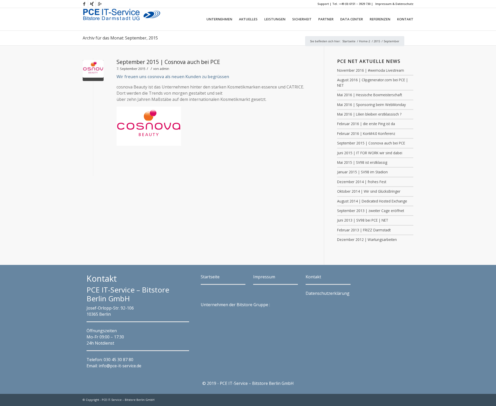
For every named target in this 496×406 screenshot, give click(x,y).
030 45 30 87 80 (118, 359)
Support (323, 4)
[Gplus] (100, 4)
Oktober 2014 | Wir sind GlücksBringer (368, 191)
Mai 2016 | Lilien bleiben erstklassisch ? (369, 114)
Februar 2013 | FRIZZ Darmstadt (364, 230)
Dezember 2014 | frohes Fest (361, 181)
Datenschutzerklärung (328, 293)
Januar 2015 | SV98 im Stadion (362, 171)
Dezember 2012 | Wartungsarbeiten (367, 239)
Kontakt (313, 277)
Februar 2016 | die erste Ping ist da (366, 123)
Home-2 (364, 41)
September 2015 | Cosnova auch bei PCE (168, 62)
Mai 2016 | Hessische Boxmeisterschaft (369, 94)
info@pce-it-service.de (120, 366)
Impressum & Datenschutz (394, 4)
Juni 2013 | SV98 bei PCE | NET (362, 220)
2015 (377, 41)
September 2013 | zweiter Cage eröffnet (370, 210)
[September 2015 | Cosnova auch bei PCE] (93, 70)
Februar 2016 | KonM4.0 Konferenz (366, 133)
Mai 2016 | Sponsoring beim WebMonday (371, 104)
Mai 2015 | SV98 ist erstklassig (362, 162)
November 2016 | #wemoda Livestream (370, 70)
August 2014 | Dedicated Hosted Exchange (372, 201)
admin (164, 68)
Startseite (348, 41)
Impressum (264, 277)
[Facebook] (84, 4)
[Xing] (92, 4)
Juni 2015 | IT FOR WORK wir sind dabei (369, 152)
